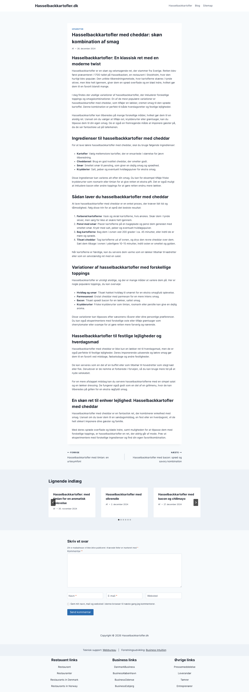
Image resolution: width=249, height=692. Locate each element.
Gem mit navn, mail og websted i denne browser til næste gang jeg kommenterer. (112, 603)
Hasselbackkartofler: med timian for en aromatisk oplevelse (71, 499)
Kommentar (75, 551)
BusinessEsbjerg (124, 686)
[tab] (118, 519)
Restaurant (64, 666)
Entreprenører (185, 686)
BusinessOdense (124, 679)
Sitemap (208, 5)
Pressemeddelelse (184, 666)
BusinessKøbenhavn (124, 673)
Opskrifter (77, 29)
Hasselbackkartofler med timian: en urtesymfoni (88, 457)
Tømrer (185, 679)
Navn (73, 595)
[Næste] (196, 502)
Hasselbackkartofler (180, 5)
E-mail (112, 595)
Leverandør (184, 673)
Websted (152, 595)
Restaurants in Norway (64, 686)
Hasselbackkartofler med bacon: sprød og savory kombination (157, 457)
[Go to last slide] (53, 502)
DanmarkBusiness (124, 666)
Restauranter (64, 673)
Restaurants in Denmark (64, 679)
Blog (197, 5)
